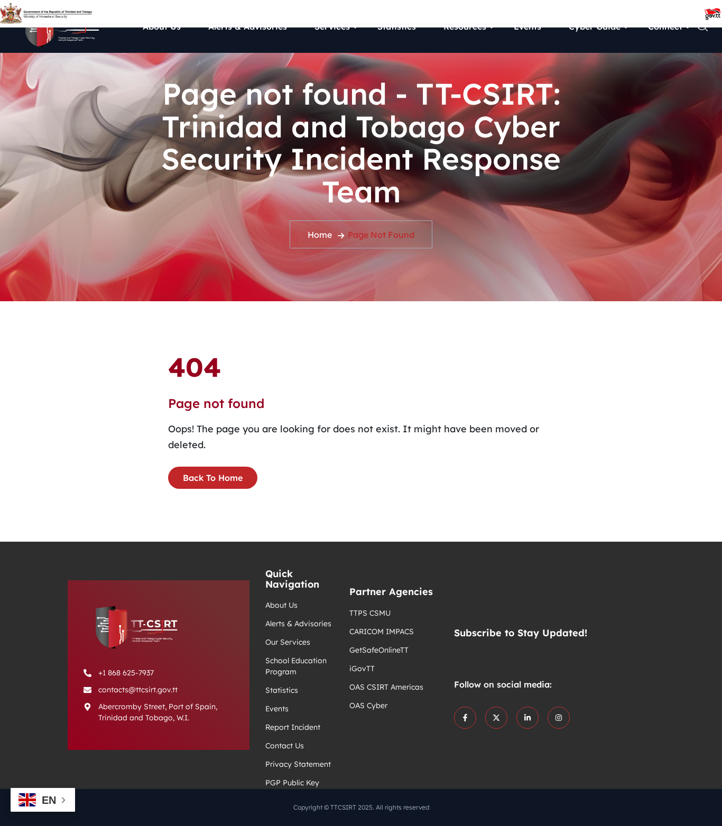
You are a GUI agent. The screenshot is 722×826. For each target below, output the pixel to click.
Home (320, 234)
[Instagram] (559, 718)
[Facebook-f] (465, 718)
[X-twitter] (496, 718)
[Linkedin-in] (527, 718)
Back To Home (213, 477)
